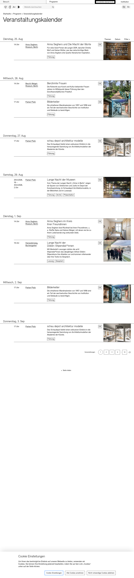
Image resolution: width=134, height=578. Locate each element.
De (124, 7)
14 (124, 352)
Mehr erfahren (72, 51)
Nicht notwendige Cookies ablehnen (101, 573)
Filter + (127, 39)
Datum (117, 39)
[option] (100, 352)
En (128, 7)
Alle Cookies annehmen (75, 573)
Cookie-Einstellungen (54, 573)
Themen (107, 39)
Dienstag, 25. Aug (13, 39)
